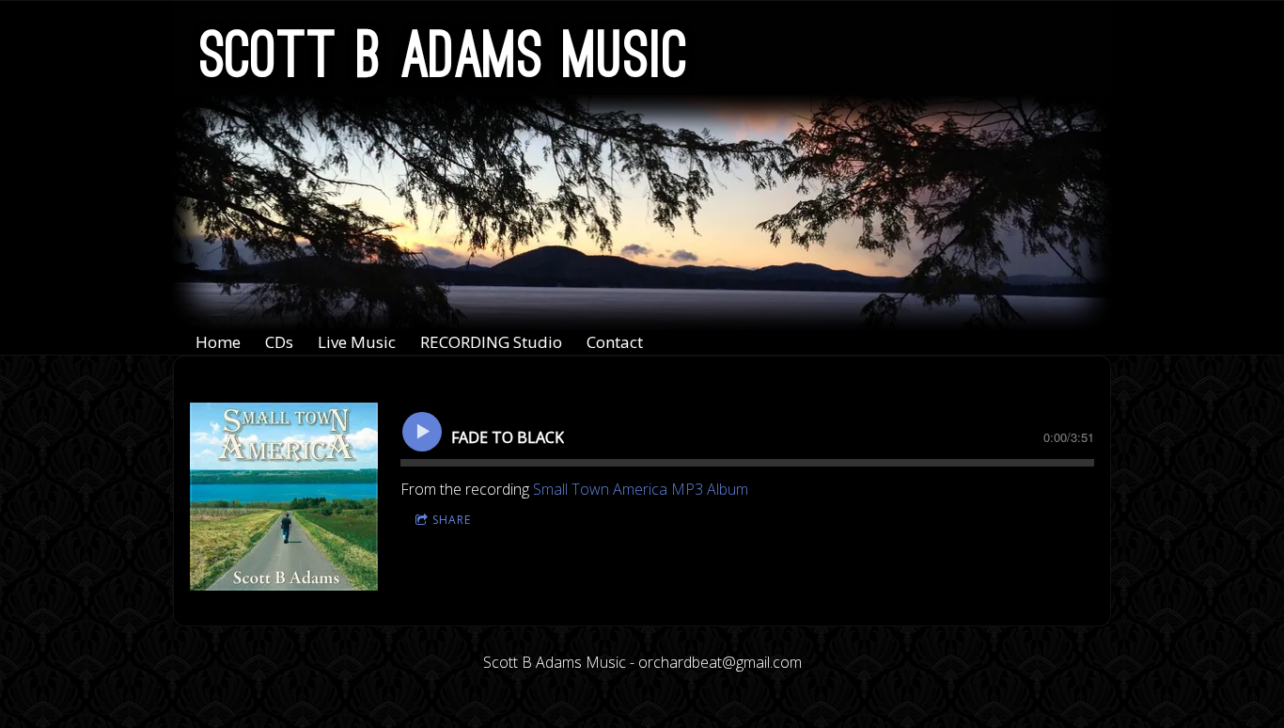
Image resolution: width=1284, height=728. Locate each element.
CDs (279, 342)
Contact (615, 342)
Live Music (357, 342)
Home (218, 342)
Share (451, 520)
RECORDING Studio (491, 342)
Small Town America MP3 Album (640, 489)
